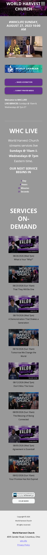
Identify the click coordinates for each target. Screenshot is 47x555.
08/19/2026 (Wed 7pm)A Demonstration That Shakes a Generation (24, 319)
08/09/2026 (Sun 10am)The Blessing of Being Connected (23, 416)
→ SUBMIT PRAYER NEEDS (23, 90)
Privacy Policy (23, 545)
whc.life (23, 540)
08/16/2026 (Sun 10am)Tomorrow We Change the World (23, 353)
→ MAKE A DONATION (23, 82)
